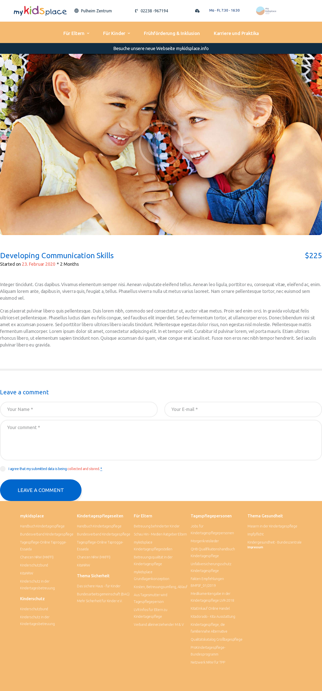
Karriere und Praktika (236, 33)
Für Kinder (114, 33)
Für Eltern (74, 33)
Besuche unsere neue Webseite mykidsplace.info (161, 48)
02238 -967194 (154, 11)
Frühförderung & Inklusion (172, 33)
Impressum (255, 547)
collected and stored (83, 469)
